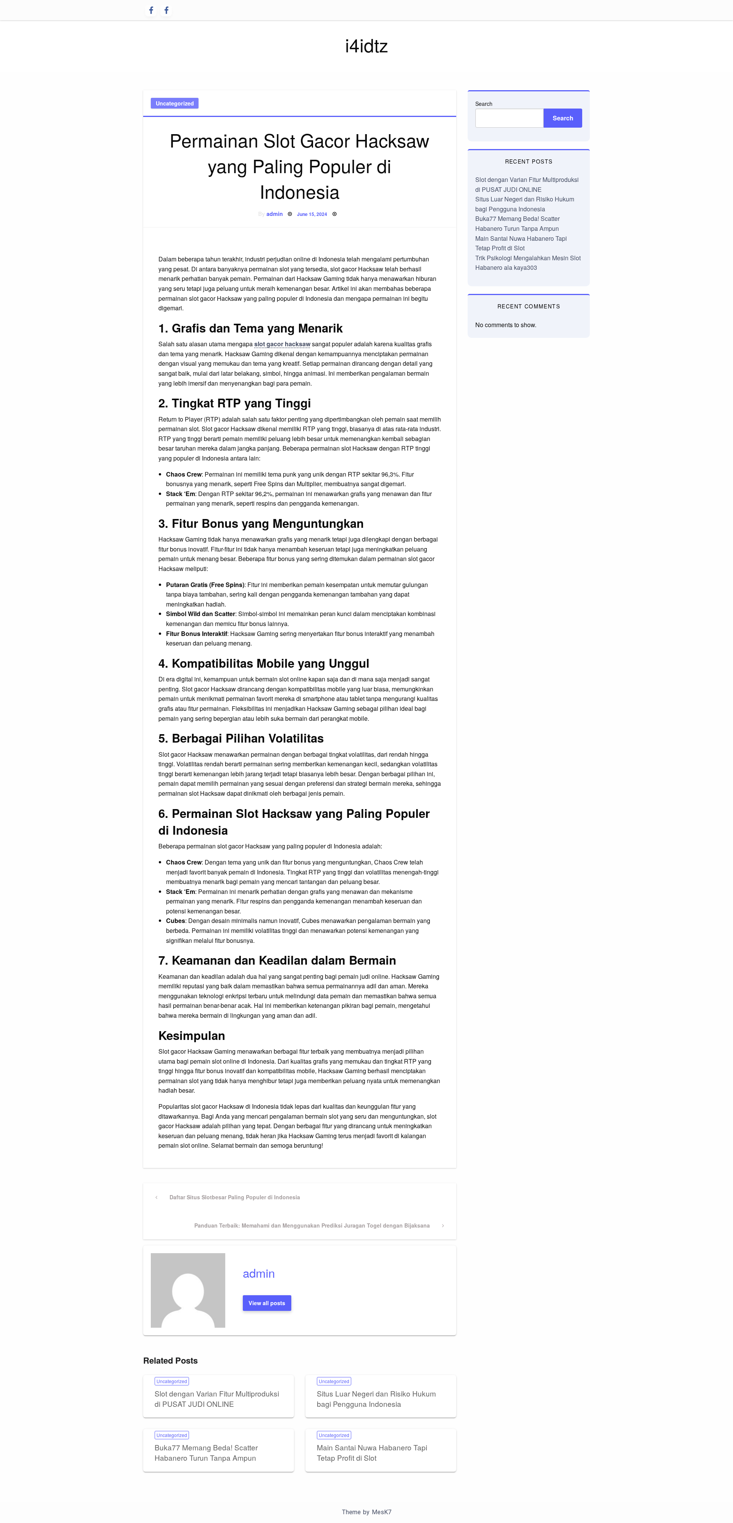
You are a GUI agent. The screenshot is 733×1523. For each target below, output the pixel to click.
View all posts (267, 1303)
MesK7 (381, 1512)
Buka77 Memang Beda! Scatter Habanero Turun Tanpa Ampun (206, 1452)
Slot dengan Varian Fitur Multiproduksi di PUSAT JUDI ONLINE (217, 1398)
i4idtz (366, 44)
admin (274, 213)
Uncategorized (175, 103)
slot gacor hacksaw (282, 343)
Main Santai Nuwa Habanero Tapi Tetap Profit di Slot (372, 1452)
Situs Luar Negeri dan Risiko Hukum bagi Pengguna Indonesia (376, 1398)
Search (483, 103)
